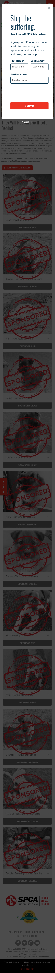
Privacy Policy (27, 121)
